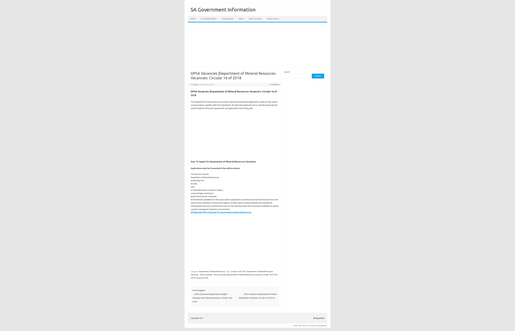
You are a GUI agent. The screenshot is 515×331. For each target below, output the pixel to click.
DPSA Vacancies (206, 275)
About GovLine (255, 19)
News (241, 19)
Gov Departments (208, 19)
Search (287, 72)
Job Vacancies (228, 19)
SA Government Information (223, 9)
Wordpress (322, 325)
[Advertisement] (257, 46)
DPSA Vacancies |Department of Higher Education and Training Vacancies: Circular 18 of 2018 (212, 298)
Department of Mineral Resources (212, 271)
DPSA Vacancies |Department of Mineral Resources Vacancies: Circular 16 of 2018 (245, 275)
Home (193, 19)
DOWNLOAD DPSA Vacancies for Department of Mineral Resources (221, 212)
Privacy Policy (273, 19)
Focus (195, 84)
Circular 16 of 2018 (238, 271)
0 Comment (274, 84)
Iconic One (297, 325)
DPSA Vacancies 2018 (199, 278)
